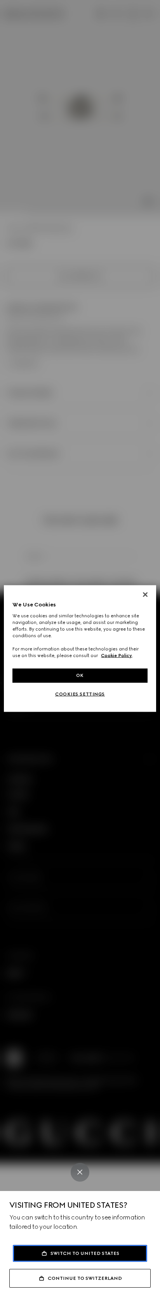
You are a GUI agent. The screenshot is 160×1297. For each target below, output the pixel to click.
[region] (80, 648)
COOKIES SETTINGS (80, 694)
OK (80, 675)
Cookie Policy (116, 655)
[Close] (80, 1172)
